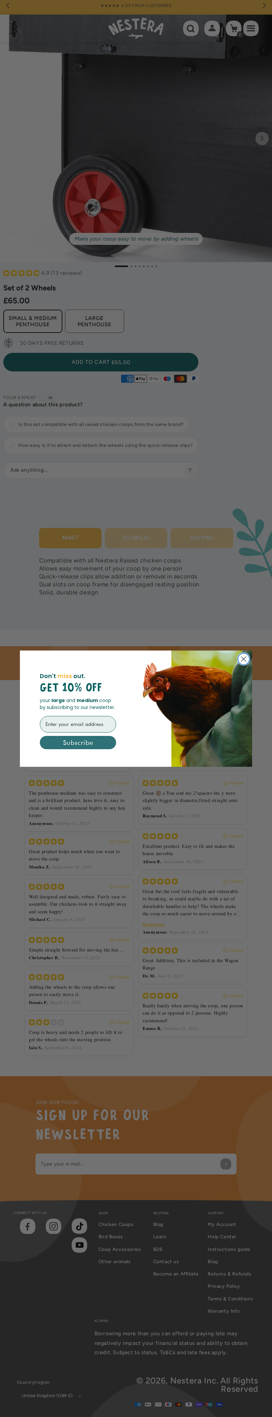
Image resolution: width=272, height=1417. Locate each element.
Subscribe (78, 743)
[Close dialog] (243, 659)
